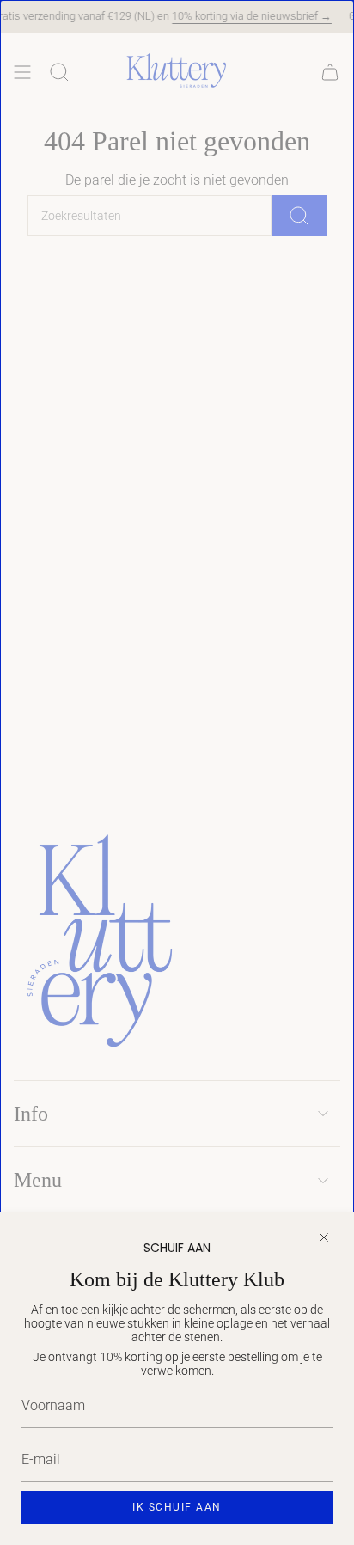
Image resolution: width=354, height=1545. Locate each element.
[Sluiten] (324, 1237)
